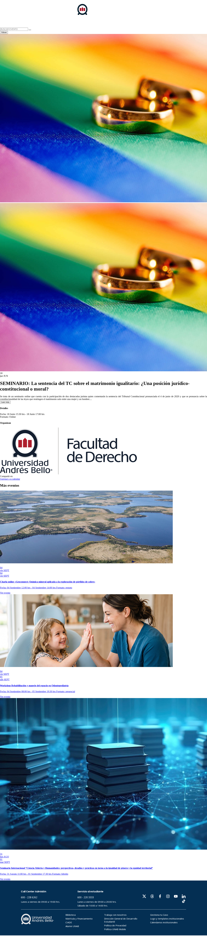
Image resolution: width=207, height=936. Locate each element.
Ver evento (5, 593)
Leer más (5, 402)
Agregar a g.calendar (10, 479)
